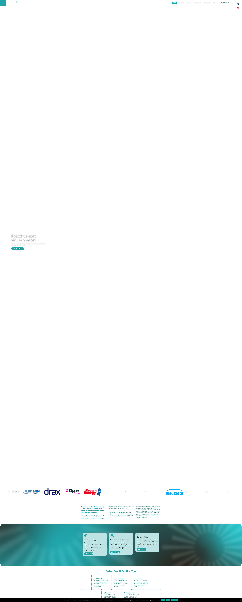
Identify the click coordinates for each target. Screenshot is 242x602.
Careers (215, 2)
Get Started (17, 248)
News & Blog (207, 2)
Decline (167, 600)
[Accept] (240, 600)
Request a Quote (225, 2)
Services (189, 2)
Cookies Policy (174, 600)
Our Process (197, 2)
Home (174, 2)
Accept (163, 600)
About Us (181, 2)
